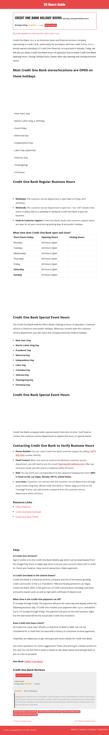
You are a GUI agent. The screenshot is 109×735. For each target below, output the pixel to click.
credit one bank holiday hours (49, 712)
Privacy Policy (102, 729)
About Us (74, 729)
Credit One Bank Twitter (27, 516)
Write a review (50, 25)
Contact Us (83, 729)
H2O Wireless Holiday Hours (84, 721)
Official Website (23, 506)
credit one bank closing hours (25, 712)
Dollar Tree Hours (33, 661)
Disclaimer (92, 729)
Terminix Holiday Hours (23, 721)
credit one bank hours (71, 712)
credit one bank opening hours (25, 715)
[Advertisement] (55, 94)
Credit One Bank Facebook (28, 511)
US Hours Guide (54, 4)
